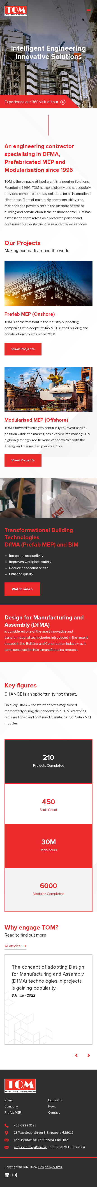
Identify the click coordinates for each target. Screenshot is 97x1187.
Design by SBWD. (50, 1167)
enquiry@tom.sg (25, 1140)
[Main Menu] (89, 11)
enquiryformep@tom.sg (30, 1147)
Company (11, 1106)
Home (9, 1100)
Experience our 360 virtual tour (32, 102)
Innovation (55, 1100)
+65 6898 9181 (25, 1125)
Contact (54, 1112)
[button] (23, 349)
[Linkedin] (7, 1175)
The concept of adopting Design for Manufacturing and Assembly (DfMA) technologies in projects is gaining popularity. (48, 977)
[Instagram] (14, 1175)
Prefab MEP (13, 1112)
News (52, 1106)
